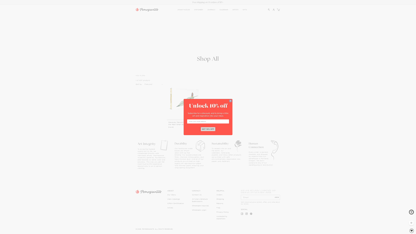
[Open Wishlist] (412, 231)
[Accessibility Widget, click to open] (411, 212)
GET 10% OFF (208, 129)
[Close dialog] (230, 101)
